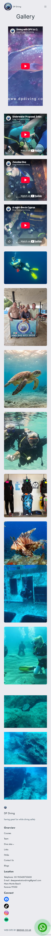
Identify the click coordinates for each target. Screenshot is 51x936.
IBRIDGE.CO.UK (24, 930)
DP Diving (17, 6)
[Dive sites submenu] (13, 844)
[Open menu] (45, 6)
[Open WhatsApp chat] (42, 927)
